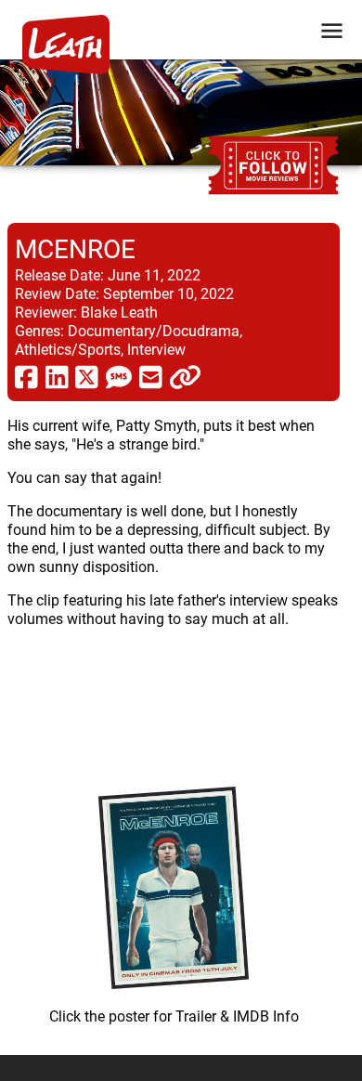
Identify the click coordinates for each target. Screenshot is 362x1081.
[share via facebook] (26, 376)
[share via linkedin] (57, 376)
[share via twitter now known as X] (86, 376)
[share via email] (150, 376)
